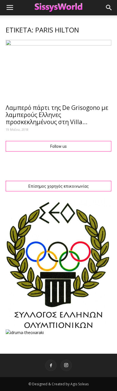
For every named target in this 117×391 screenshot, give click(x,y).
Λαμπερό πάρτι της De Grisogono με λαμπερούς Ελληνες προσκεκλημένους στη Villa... (57, 115)
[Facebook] (51, 365)
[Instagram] (66, 365)
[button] (109, 7)
